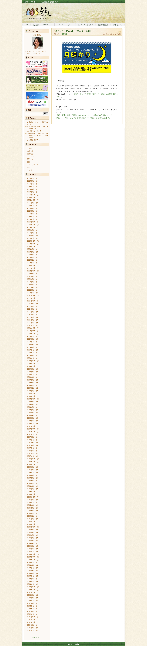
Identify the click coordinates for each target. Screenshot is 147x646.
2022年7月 (31, 279)
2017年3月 (31, 450)
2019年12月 (31, 361)
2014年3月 (31, 546)
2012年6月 (31, 603)
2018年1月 (31, 423)
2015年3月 (31, 513)
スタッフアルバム (33, 164)
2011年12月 (31, 617)
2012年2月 (31, 611)
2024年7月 (31, 230)
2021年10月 (31, 301)
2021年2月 (31, 322)
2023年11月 (31, 243)
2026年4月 (31, 184)
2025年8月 (31, 203)
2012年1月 (31, 614)
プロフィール (47, 25)
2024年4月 (31, 235)
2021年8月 (31, 306)
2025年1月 (31, 219)
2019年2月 (31, 388)
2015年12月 (31, 491)
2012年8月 (31, 597)
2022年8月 (31, 276)
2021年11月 (31, 298)
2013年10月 (31, 559)
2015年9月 (31, 499)
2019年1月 (31, 391)
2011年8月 (31, 627)
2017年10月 (31, 431)
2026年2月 (31, 189)
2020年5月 (31, 347)
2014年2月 (31, 548)
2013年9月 (31, 562)
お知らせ (30, 151)
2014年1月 (31, 551)
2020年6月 (31, 344)
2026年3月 (31, 186)
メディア (60, 25)
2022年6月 (31, 282)
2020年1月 (31, 358)
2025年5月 (31, 211)
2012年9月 (31, 595)
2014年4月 (31, 543)
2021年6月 (31, 312)
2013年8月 (31, 565)
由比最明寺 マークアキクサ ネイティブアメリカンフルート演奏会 (38, 135)
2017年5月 (31, 445)
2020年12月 (31, 328)
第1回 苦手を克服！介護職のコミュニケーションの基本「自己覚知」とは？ (84, 115)
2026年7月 (31, 178)
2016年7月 (31, 472)
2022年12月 (31, 265)
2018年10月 (31, 399)
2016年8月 (31, 469)
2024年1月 (31, 238)
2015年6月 (31, 505)
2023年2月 (31, 260)
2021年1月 (31, 325)
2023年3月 (31, 257)
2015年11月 (31, 494)
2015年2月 (31, 516)
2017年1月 (31, 456)
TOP (26, 25)
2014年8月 (31, 532)
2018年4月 (31, 415)
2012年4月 (31, 606)
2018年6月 (31, 410)
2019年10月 (31, 366)
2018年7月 (31, 407)
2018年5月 (31, 412)
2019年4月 (31, 382)
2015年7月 (31, 502)
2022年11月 (31, 268)
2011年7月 (31, 630)
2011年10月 (31, 622)
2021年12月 (31, 295)
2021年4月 (31, 317)
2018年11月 (31, 396)
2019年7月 (31, 374)
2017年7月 (31, 440)
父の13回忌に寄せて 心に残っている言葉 (37, 127)
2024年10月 (31, 227)
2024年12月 (31, 222)
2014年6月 (31, 538)
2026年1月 (31, 192)
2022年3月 (31, 290)
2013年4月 (31, 576)
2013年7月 (31, 568)
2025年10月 (31, 200)
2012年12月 (31, 587)
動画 (28, 167)
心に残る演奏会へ (33, 140)
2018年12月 (31, 393)
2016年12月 (31, 459)
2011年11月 (31, 619)
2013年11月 (31, 557)
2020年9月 (31, 336)
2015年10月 (31, 497)
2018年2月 (31, 420)
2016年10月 (31, 464)
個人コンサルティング (85, 25)
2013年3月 (31, 578)
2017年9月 (31, 434)
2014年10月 (31, 527)
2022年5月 (31, 284)
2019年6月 (31, 377)
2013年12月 (31, 554)
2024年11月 (31, 224)
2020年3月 (31, 352)
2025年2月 (31, 216)
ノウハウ (30, 156)
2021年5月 (31, 314)
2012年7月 (31, 600)
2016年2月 (31, 486)
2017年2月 (31, 453)
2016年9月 (31, 467)
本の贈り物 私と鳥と (35, 131)
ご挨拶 (29, 148)
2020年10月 (31, 333)
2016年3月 (31, 483)
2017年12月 (31, 426)
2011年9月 (31, 625)
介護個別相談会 (103, 25)
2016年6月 (31, 475)
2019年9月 (31, 369)
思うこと (30, 159)
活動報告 (30, 154)
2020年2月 (31, 355)
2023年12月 (31, 241)
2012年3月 (31, 608)
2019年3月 (31, 385)
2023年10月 (31, 246)
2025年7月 (31, 205)
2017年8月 (31, 437)
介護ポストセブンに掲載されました (37, 123)
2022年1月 (31, 292)
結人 (78, 644)
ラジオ (29, 170)
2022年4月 (31, 287)
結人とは (36, 25)
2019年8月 (31, 371)
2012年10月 (31, 592)
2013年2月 (31, 581)
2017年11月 (31, 429)
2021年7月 (31, 309)
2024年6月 (31, 233)
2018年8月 (31, 404)
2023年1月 (31, 262)
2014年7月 (31, 535)
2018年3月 (31, 418)
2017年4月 (31, 448)
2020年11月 (31, 331)
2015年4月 (31, 510)
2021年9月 (31, 303)
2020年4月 (31, 350)
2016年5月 (31, 478)
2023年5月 (31, 252)
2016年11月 (31, 461)
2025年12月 (31, 194)
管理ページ (35, 637)
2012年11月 (31, 589)
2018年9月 (31, 401)
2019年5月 (31, 380)
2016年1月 (31, 489)
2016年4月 (31, 480)
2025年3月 (31, 213)
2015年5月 (31, 508)
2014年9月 (31, 529)
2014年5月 (31, 540)
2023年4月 (31, 254)
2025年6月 (31, 208)
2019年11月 (31, 363)
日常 (28, 162)
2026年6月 (31, 181)
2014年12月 (31, 521)
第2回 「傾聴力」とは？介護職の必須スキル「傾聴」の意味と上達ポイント (84, 118)
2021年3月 (31, 320)
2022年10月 (31, 271)
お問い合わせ (117, 25)
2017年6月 (31, 442)
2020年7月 (31, 341)
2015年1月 (31, 519)
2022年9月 (31, 273)
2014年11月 (31, 524)
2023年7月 (31, 249)
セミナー (70, 25)
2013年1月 (31, 584)
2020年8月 (31, 339)
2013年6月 (31, 570)
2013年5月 (31, 573)
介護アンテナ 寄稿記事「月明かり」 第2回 (72, 30)
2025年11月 (31, 197)
